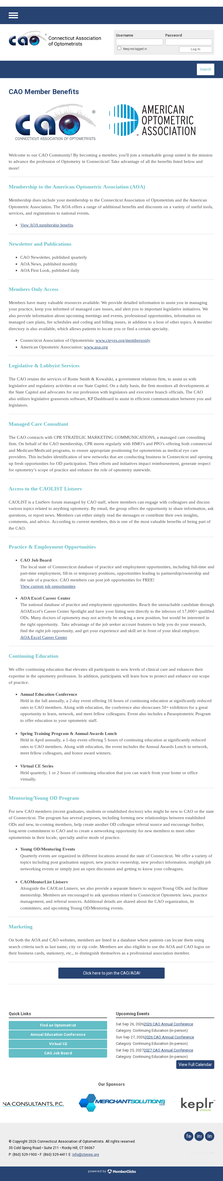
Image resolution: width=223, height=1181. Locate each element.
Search (205, 69)
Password (173, 35)
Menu (13, 15)
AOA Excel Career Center (43, 637)
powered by (97, 1171)
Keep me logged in (135, 49)
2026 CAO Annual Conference (168, 1024)
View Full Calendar (195, 1064)
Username (124, 35)
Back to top (200, 1153)
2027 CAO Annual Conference (168, 1050)
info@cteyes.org (85, 1155)
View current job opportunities (47, 586)
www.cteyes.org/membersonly (123, 340)
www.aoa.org (96, 347)
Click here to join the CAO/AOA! (111, 973)
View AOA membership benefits (46, 225)
